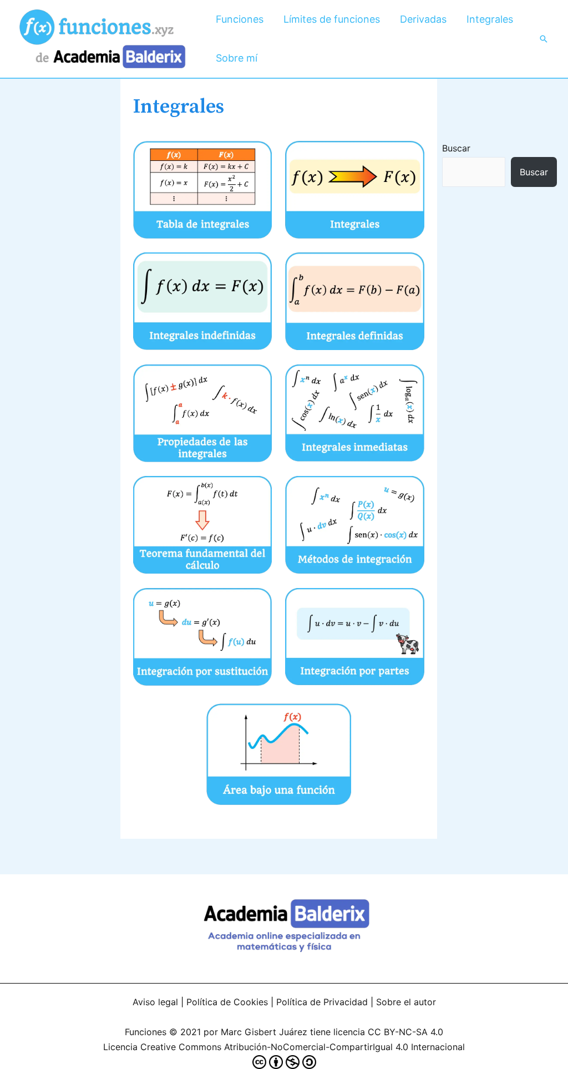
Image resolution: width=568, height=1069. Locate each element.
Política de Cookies (227, 1001)
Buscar (456, 148)
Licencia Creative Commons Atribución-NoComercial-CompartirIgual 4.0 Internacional (284, 1046)
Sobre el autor (406, 1001)
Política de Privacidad (322, 1001)
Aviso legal (155, 1001)
